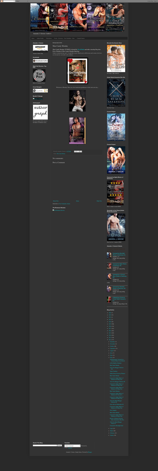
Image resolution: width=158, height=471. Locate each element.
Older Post (99, 201)
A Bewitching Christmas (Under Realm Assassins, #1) (119, 299)
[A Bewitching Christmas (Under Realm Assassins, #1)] (110, 300)
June (111, 355)
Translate (70, 448)
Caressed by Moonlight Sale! (116, 425)
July (111, 353)
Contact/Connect (81, 38)
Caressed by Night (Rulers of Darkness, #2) (119, 264)
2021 (110, 319)
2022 (110, 317)
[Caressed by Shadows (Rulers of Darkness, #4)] (110, 289)
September (112, 348)
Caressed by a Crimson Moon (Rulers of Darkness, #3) (120, 276)
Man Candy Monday (61, 153)
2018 (110, 326)
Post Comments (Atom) (64, 203)
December (112, 341)
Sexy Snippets (113, 410)
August (112, 350)
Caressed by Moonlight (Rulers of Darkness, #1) (119, 254)
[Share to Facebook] (79, 151)
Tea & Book (81, 49)
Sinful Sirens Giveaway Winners (117, 373)
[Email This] (75, 151)
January (112, 435)
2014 (110, 335)
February (112, 433)
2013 (110, 337)
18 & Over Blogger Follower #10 (116, 368)
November (112, 344)
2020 (110, 321)
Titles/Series (49, 38)
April (111, 428)
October (112, 346)
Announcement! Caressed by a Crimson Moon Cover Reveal (117, 360)
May (111, 357)
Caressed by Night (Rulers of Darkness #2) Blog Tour (116, 378)
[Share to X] (78, 151)
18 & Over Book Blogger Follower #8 (116, 401)
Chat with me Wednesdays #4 (117, 404)
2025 (110, 315)
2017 (110, 328)
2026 (110, 312)
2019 (110, 324)
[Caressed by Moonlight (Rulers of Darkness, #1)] (110, 256)
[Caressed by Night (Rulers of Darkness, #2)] (110, 266)
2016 (110, 330)
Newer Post (55, 201)
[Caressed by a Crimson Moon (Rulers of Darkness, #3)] (110, 277)
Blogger (90, 452)
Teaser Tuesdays (113, 371)
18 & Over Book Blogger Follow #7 (116, 422)
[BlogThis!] (76, 151)
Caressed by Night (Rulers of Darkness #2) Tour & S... (116, 394)
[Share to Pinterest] (81, 151)
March (111, 431)
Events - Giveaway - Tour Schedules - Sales (64, 38)
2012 (110, 339)
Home (33, 38)
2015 (110, 333)
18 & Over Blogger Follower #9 (117, 381)
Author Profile (40, 38)
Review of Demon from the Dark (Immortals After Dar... (117, 419)
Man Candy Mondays (115, 391)
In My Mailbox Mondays (115, 363)
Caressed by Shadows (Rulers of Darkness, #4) (119, 287)
